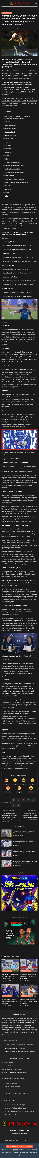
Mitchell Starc (12, 106)
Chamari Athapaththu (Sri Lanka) (15, 165)
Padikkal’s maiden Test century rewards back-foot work (28, 976)
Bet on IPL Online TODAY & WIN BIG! (19, 1147)
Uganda (7, 192)
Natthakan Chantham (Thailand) (14, 172)
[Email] (18, 805)
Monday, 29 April (10, 132)
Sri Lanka (8, 186)
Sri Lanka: (8, 145)
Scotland (8, 189)
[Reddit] (34, 800)
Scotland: (8, 148)
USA (6, 196)
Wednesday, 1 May (10, 135)
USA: (6, 159)
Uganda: (7, 155)
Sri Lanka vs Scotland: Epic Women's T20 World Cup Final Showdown (19, 91)
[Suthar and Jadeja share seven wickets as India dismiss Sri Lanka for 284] (7, 863)
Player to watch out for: (13, 162)
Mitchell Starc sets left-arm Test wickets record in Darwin (28, 1001)
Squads (8, 142)
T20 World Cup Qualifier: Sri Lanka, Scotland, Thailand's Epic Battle (17, 84)
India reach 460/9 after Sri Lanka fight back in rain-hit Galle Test (10, 976)
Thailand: (8, 152)
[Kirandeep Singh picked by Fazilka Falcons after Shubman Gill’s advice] (7, 833)
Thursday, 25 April (10, 125)
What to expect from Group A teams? (17, 182)
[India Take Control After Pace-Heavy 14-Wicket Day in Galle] (7, 853)
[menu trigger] (4, 3)
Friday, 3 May (9, 138)
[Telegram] (14, 805)
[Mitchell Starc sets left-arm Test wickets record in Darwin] (29, 990)
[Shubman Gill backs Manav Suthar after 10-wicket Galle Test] (7, 843)
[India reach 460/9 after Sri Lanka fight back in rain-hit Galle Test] (10, 965)
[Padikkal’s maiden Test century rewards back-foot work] (29, 965)
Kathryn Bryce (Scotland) (12, 169)
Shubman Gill (10, 103)
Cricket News (6, 13)
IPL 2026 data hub (22, 98)
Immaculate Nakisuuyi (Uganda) (14, 179)
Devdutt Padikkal (21, 103)
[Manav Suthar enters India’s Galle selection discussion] (10, 990)
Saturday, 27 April (10, 128)
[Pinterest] (24, 800)
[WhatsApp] (28, 800)
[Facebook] (14, 800)
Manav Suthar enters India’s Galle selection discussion (9, 1001)
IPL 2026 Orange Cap (18, 101)
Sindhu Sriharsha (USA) (12, 175)
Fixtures (8, 122)
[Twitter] (18, 800)
